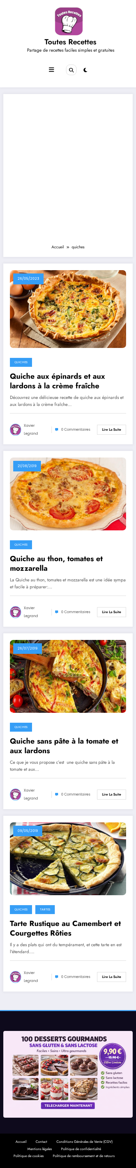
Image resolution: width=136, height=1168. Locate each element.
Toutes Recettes (70, 41)
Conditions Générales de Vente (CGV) (84, 1141)
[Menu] (51, 70)
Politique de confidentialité (81, 1148)
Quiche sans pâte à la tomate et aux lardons (64, 746)
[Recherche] (71, 70)
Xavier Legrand (31, 429)
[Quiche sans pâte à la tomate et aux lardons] (68, 676)
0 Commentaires (75, 429)
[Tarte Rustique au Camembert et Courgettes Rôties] (68, 858)
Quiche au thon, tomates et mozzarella (56, 563)
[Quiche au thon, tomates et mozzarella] (68, 494)
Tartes (45, 909)
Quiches (21, 362)
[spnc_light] (85, 70)
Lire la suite (111, 429)
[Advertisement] (68, 172)
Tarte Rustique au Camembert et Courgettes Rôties (65, 928)
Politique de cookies (29, 1155)
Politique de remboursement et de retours (84, 1155)
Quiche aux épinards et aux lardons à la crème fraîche (57, 381)
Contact (41, 1141)
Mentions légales (39, 1148)
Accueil (21, 1141)
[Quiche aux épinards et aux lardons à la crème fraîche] (68, 309)
